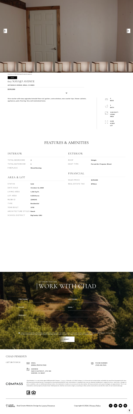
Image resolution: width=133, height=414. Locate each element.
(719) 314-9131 (100, 365)
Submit (66, 339)
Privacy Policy (89, 334)
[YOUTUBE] (120, 405)
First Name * (24, 299)
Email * (71, 307)
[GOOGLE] (125, 405)
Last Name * (73, 299)
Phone (21, 307)
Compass (63, 380)
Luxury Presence (48, 406)
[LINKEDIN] (115, 405)
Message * (23, 315)
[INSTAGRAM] (110, 405)
